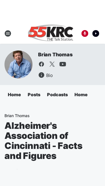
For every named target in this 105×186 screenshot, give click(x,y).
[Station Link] (50, 33)
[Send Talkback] (84, 33)
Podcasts (57, 94)
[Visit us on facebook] (41, 64)
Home (14, 94)
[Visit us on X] (52, 64)
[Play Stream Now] (95, 33)
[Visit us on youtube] (62, 64)
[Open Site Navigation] (7, 33)
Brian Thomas (55, 54)
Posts (34, 94)
